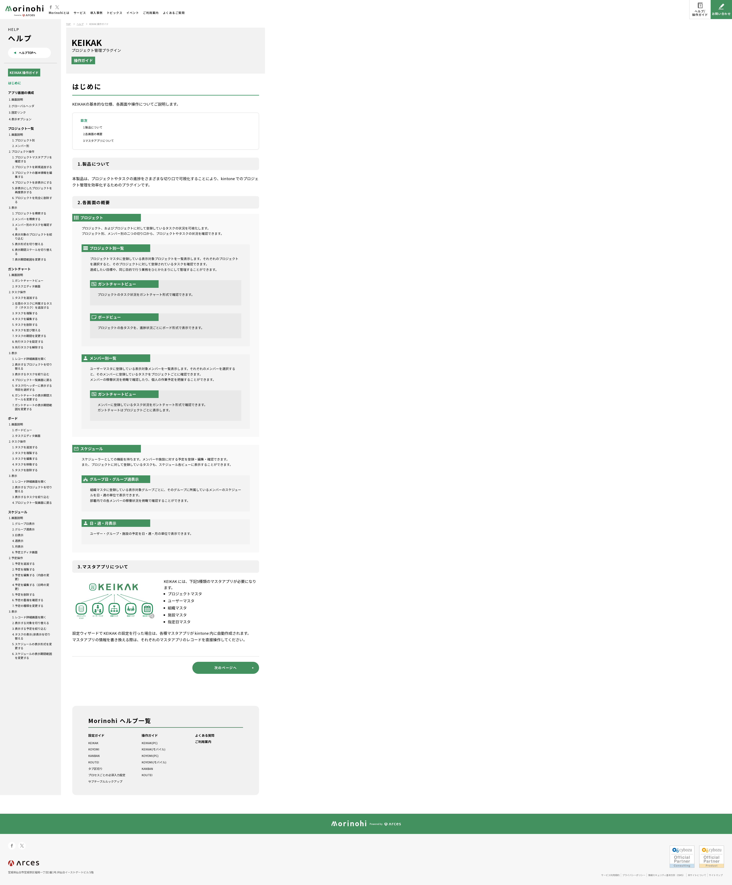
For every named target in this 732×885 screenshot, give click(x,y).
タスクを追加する (26, 298)
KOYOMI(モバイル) (154, 762)
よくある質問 (204, 735)
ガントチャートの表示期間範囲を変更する (33, 407)
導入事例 (96, 13)
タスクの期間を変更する (30, 336)
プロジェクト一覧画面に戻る (33, 380)
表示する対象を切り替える (32, 623)
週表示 (19, 541)
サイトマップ (716, 875)
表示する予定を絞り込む (30, 629)
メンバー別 (22, 146)
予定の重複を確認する (29, 600)
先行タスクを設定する (29, 341)
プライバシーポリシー (633, 875)
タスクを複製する (26, 313)
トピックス (115, 13)
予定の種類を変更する (29, 606)
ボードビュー (23, 430)
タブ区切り (95, 769)
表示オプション (21, 119)
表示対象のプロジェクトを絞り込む (33, 236)
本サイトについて (697, 875)
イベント (132, 13)
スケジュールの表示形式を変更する (33, 646)
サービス (80, 13)
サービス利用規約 (610, 875)
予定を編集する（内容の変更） (32, 577)
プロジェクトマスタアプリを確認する (33, 159)
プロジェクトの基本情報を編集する (33, 175)
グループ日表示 (25, 524)
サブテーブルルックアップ (105, 781)
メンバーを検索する (28, 219)
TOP (68, 24)
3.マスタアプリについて (98, 141)
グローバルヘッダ (22, 106)
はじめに (14, 82)
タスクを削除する (26, 325)
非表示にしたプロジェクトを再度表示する (33, 190)
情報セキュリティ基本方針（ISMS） (666, 875)
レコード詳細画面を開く (30, 359)
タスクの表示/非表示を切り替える (32, 636)
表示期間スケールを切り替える (33, 252)
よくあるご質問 (174, 13)
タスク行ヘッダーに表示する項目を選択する (33, 388)
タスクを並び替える (28, 330)
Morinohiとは (59, 13)
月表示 (19, 546)
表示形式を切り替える (29, 244)
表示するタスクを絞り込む (32, 374)
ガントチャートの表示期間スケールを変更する (33, 397)
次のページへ (225, 667)
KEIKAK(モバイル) (153, 749)
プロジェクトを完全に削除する (33, 200)
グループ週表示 (25, 529)
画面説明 (17, 99)
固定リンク (18, 112)
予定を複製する (25, 569)
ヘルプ (80, 24)
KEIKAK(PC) (149, 743)
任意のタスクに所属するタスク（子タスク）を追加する (33, 305)
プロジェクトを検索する (30, 213)
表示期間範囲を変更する (30, 259)
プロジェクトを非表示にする (33, 182)
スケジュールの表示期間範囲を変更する (33, 656)
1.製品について (92, 127)
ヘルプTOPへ (27, 53)
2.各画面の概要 (92, 134)
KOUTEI (93, 762)
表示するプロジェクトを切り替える (33, 366)
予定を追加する (25, 564)
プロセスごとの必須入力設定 (106, 775)
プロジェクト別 (25, 140)
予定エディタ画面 (26, 552)
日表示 (19, 535)
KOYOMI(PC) (150, 756)
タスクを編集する (26, 319)
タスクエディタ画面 (27, 286)
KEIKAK (93, 743)
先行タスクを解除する (29, 347)
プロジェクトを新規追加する (33, 167)
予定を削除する (25, 594)
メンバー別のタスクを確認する (33, 227)
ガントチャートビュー (29, 280)
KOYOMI (93, 749)
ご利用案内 (151, 13)
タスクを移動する (26, 464)
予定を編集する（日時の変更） (32, 587)
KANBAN (94, 756)
